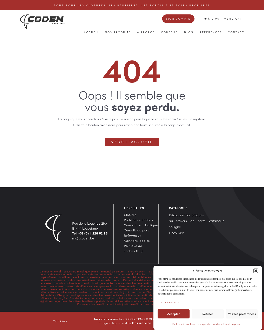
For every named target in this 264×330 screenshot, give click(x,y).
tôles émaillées (84, 301)
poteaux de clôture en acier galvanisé (88, 286)
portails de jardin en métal (124, 304)
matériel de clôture (112, 271)
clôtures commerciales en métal (110, 289)
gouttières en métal (125, 286)
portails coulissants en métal (71, 283)
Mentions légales (137, 240)
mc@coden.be (83, 238)
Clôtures (130, 215)
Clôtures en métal (50, 271)
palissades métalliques (81, 280)
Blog (189, 32)
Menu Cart (234, 18)
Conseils (169, 32)
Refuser (207, 314)
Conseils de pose (137, 230)
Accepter (173, 314)
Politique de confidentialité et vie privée (219, 323)
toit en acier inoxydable (147, 301)
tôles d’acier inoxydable (83, 298)
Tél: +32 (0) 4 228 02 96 (90, 233)
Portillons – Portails (138, 220)
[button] (256, 271)
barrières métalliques (72, 277)
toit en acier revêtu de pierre (143, 295)
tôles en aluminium (62, 292)
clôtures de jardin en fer (58, 301)
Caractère (142, 323)
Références (211, 32)
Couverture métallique (141, 225)
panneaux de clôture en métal (95, 274)
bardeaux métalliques (91, 292)
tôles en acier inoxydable (148, 289)
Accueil (91, 32)
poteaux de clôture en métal (57, 274)
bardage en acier (102, 283)
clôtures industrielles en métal (139, 280)
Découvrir (176, 232)
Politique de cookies (183, 323)
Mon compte (178, 18)
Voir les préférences (242, 314)
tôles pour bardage (68, 295)
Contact (236, 32)
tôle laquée (56, 286)
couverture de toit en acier (103, 277)
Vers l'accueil (132, 142)
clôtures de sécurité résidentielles (103, 295)
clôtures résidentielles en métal (139, 277)
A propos (146, 32)
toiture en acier (136, 271)
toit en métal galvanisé (131, 274)
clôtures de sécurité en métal (133, 283)
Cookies (60, 321)
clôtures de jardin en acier (125, 292)
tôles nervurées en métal (91, 304)
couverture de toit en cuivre (118, 298)
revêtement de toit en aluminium (69, 289)
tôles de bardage (108, 280)
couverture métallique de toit (81, 271)
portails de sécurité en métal (113, 301)
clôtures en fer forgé (52, 298)
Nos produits (118, 32)
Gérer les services (169, 302)
